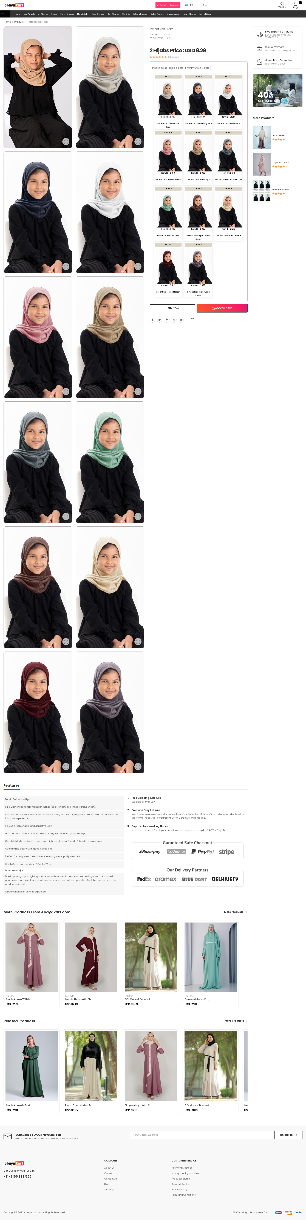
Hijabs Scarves (280, 189)
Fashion (166, 34)
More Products (234, 912)
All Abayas (43, 14)
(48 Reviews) (172, 57)
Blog (205, 5)
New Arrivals (29, 14)
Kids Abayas (113, 14)
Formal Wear (205, 14)
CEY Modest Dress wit (137, 999)
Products (19, 22)
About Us (109, 1167)
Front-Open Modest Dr (78, 1105)
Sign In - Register (168, 5)
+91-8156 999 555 (18, 1176)
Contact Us (110, 1178)
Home (17, 14)
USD (191, 5)
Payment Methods (182, 1167)
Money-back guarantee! (186, 1173)
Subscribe (286, 1135)
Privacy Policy (179, 1189)
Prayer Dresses (67, 14)
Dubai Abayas (157, 14)
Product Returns (181, 1178)
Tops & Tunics (98, 14)
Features (12, 785)
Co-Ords (126, 14)
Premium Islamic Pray (197, 999)
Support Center (180, 1184)
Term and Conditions (184, 1194)
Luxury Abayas (189, 14)
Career (108, 1173)
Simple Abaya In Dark (17, 1105)
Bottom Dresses (140, 14)
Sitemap (109, 1189)
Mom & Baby (83, 14)
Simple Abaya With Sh (18, 999)
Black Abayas (173, 14)
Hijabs (54, 14)
